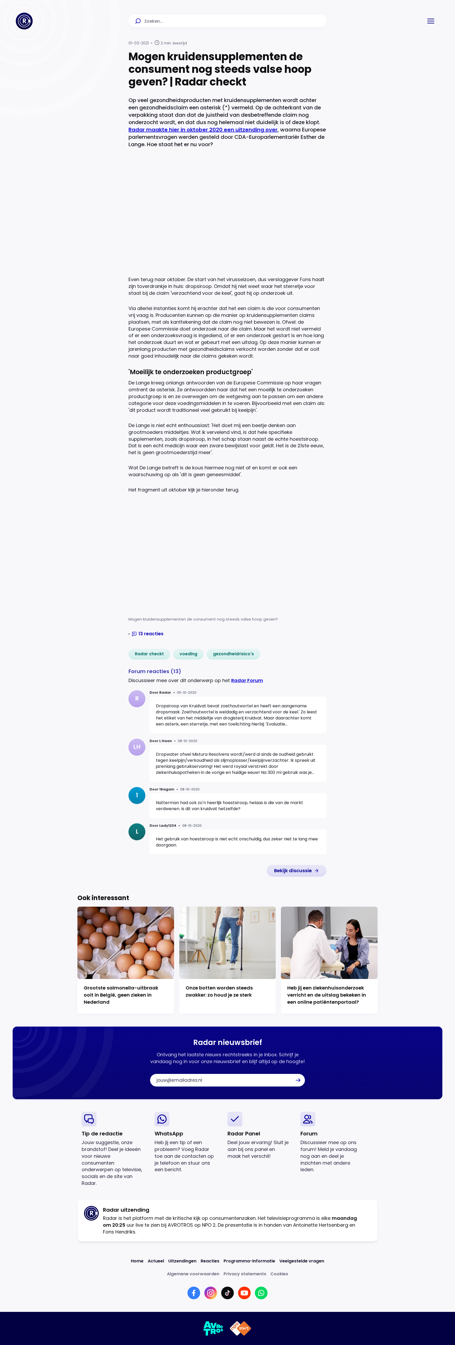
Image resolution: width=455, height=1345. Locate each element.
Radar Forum (247, 680)
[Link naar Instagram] (210, 1293)
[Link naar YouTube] (244, 1293)
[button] (430, 21)
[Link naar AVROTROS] (213, 1328)
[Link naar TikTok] (227, 1293)
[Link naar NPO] (240, 1328)
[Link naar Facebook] (193, 1293)
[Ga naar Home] (24, 21)
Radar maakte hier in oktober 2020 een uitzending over (203, 129)
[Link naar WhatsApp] (261, 1293)
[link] (149, 654)
